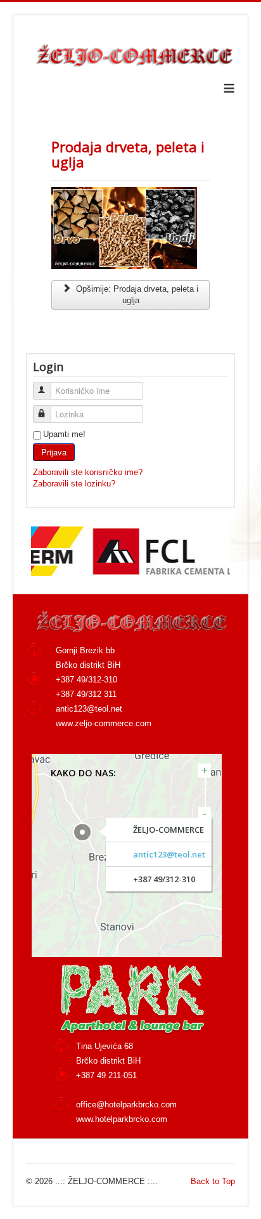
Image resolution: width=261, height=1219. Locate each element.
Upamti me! (64, 434)
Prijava (54, 452)
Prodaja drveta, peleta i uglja (128, 154)
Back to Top (213, 1181)
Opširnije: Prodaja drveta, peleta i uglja (135, 294)
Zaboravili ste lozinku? (74, 483)
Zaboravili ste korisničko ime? (88, 472)
